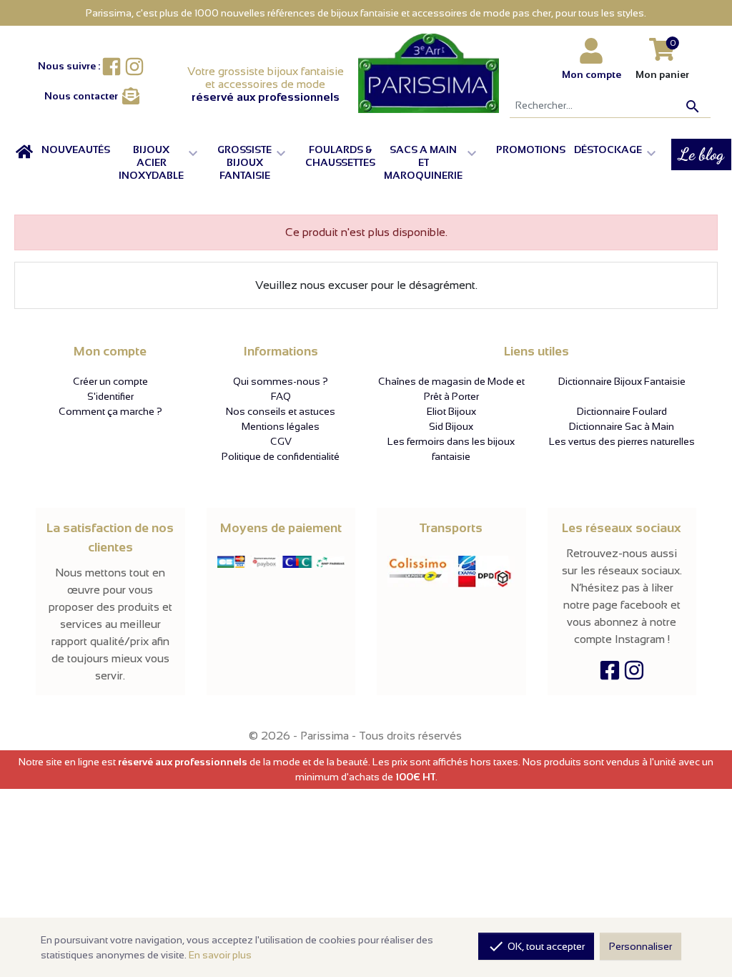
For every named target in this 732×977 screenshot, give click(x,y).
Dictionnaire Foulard (622, 411)
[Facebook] (609, 673)
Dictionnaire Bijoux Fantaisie (622, 381)
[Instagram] (634, 673)
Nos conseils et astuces (280, 411)
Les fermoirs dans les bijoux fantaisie (451, 449)
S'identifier (110, 396)
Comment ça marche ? (110, 411)
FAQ (281, 396)
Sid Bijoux (451, 426)
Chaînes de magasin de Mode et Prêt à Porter (451, 388)
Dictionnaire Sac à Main (621, 426)
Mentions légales (281, 426)
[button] (163, 162)
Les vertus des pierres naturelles (622, 441)
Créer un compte (110, 381)
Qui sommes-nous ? (280, 381)
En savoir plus (220, 955)
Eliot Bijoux (451, 411)
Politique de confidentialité (281, 456)
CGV (281, 441)
